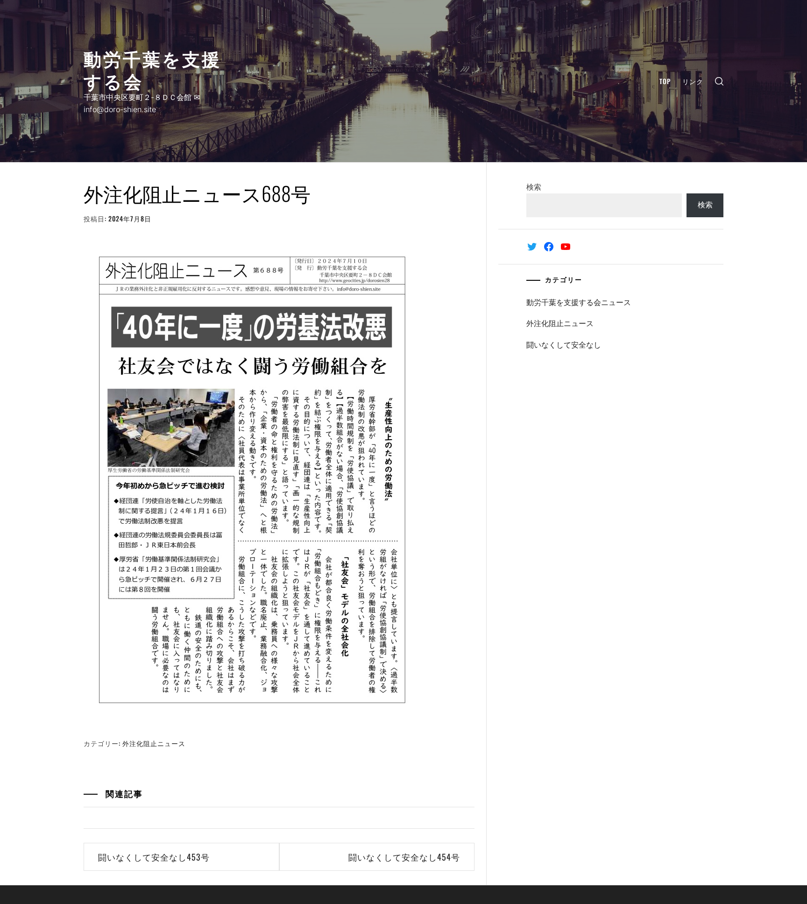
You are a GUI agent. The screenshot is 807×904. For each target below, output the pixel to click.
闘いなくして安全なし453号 (154, 857)
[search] (719, 81)
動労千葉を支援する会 (152, 68)
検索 (533, 187)
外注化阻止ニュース (153, 743)
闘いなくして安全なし (563, 344)
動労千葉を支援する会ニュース (578, 302)
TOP (665, 81)
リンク (692, 81)
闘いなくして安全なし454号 (404, 857)
